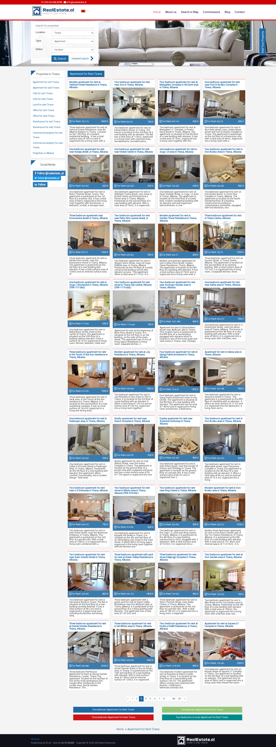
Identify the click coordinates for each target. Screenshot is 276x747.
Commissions (211, 12)
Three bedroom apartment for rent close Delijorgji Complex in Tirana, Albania (178, 557)
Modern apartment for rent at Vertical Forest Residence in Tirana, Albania (88, 85)
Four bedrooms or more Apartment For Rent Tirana (202, 717)
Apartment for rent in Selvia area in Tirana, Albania (223, 353)
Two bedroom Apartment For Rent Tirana (202, 709)
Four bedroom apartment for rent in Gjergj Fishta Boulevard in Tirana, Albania (179, 354)
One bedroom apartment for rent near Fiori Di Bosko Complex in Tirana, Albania (222, 85)
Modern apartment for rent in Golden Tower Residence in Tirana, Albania (178, 218)
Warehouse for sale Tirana (46, 127)
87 (179, 698)
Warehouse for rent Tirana (46, 121)
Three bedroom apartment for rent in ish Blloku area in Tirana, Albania (133, 624)
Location (40, 32)
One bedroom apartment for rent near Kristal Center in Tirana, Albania (133, 150)
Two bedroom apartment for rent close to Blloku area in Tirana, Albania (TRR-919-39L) (132, 490)
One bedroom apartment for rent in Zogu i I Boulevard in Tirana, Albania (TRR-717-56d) (88, 285)
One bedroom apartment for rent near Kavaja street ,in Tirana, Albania (88, 150)
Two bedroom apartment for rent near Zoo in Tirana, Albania (132, 83)
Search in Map (189, 12)
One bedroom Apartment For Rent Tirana (113, 709)
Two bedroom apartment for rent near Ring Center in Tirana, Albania (178, 489)
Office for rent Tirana (43, 110)
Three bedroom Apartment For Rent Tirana (113, 717)
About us (170, 12)
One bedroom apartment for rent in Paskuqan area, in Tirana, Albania (88, 419)
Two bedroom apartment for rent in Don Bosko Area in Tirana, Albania (224, 150)
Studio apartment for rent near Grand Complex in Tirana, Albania (132, 419)
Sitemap (35, 739)
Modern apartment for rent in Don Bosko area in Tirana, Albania (223, 489)
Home (157, 12)
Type (38, 40)
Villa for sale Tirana (43, 99)
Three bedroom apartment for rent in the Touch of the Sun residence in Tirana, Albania (88, 354)
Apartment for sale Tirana (46, 87)
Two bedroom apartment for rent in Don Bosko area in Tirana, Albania (224, 419)
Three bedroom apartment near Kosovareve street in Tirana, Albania (88, 216)
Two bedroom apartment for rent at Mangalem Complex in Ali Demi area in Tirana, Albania (179, 85)
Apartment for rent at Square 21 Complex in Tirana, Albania (222, 624)
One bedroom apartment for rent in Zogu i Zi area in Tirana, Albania (178, 150)
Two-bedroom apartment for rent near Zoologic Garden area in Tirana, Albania (177, 285)
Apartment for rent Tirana (46, 82)
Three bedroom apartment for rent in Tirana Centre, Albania (223, 216)
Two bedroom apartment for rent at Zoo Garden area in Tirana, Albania (224, 556)
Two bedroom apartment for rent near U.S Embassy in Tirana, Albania (88, 489)
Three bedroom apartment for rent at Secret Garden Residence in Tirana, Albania (87, 626)
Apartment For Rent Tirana (143, 729)
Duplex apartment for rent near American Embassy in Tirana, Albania (176, 421)
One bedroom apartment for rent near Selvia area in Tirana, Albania (223, 283)
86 (174, 698)
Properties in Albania (43, 153)
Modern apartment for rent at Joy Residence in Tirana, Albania (132, 353)
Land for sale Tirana (43, 104)
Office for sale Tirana (43, 116)
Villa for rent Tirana (43, 93)
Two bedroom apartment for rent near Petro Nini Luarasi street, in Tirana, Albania (132, 218)
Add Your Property (262, 42)
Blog (227, 12)
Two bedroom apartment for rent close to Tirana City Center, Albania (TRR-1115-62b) (133, 285)
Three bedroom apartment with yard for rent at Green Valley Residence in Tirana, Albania (133, 557)
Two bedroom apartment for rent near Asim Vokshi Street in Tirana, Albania (87, 557)
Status (39, 49)
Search (61, 58)
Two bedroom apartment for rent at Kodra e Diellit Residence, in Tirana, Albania (179, 626)
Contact (240, 12)
